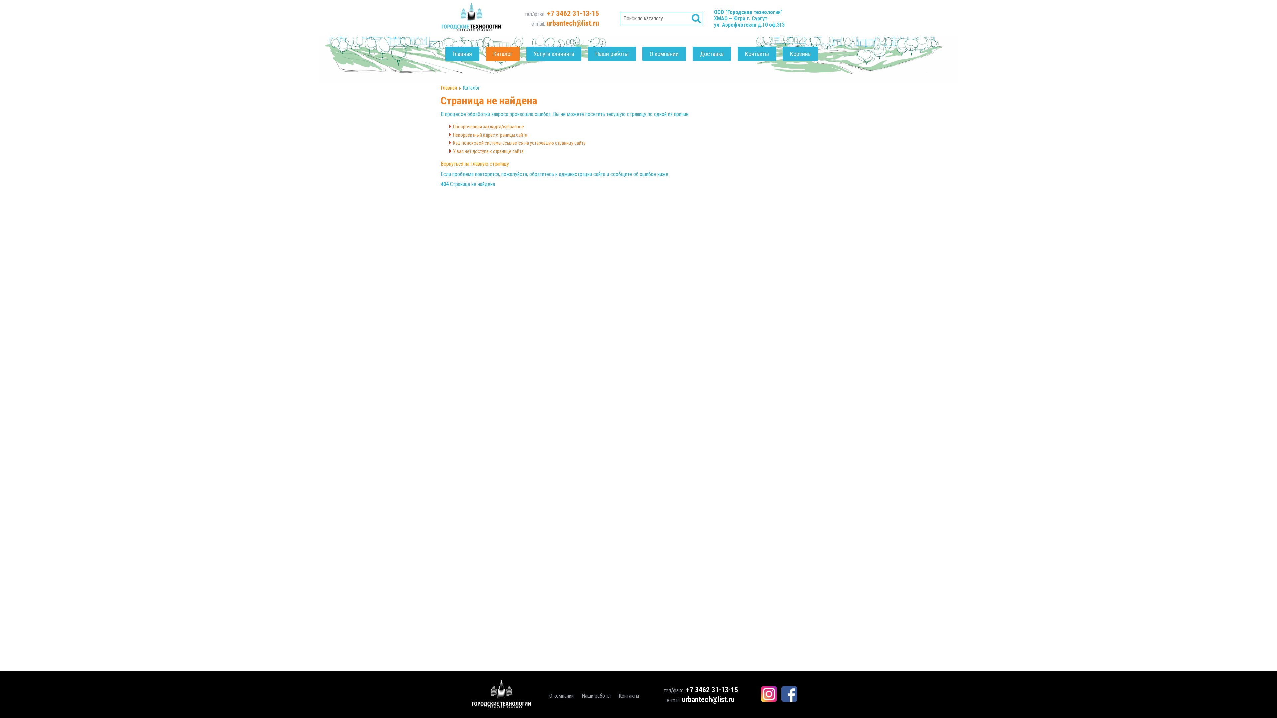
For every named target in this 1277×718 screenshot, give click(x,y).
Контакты (757, 53)
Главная (462, 53)
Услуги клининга (554, 53)
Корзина (800, 53)
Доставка (712, 53)
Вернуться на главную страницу (475, 164)
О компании (664, 53)
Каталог (502, 53)
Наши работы (612, 53)
